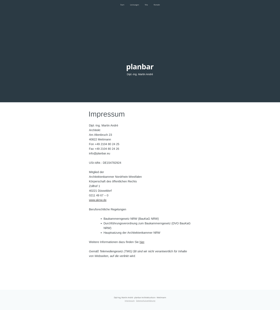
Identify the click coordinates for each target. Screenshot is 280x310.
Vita (146, 4)
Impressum (107, 114)
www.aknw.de (97, 200)
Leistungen (134, 4)
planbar (140, 67)
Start (122, 4)
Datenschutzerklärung (145, 300)
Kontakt (157, 4)
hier (142, 242)
